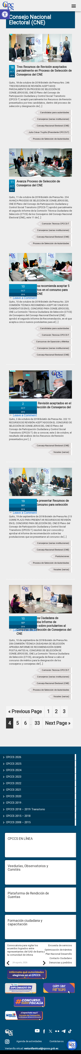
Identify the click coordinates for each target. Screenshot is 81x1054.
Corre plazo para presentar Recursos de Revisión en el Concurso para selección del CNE (43, 504)
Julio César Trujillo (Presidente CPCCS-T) (48, 132)
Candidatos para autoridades (54, 112)
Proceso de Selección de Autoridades (51, 139)
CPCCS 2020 (13, 796)
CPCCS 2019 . (14, 802)
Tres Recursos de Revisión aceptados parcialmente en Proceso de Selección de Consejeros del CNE (44, 70)
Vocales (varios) (61, 452)
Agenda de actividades (29, 1041)
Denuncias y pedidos (60, 962)
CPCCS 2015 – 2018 (18, 816)
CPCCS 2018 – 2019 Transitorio (25, 809)
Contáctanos (57, 1041)
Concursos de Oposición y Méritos (52, 341)
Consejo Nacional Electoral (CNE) (53, 126)
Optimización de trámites (58, 949)
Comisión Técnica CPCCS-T (55, 223)
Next (44, 963)
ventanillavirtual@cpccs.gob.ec (41, 1048)
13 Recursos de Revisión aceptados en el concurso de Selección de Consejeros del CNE (44, 407)
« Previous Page (25, 712)
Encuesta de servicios (60, 945)
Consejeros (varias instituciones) (53, 119)
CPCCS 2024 (13, 770)
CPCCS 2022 (13, 783)
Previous (8, 963)
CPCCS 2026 (13, 757)
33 (38, 723)
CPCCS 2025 (13, 763)
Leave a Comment (25, 298)
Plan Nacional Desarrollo (59, 953)
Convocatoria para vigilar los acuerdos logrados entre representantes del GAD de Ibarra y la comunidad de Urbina (26, 950)
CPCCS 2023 (13, 776)
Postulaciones (62, 556)
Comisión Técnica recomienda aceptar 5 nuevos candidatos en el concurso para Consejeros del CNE (43, 290)
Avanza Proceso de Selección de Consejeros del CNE (38, 183)
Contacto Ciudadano (61, 958)
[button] (5, 14)
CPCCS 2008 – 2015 (18, 822)
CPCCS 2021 (13, 789)
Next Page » (57, 724)
